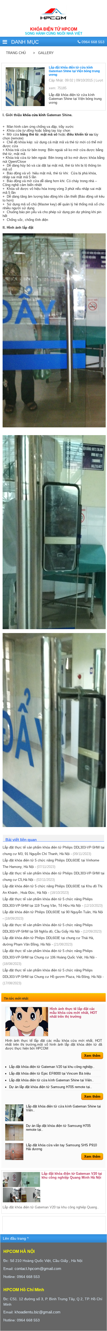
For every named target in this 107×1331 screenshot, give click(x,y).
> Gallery (42, 53)
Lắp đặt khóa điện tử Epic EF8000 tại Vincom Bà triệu (50, 1073)
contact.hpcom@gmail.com (38, 1268)
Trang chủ (16, 53)
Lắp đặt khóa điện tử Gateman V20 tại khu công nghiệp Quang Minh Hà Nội (72, 1175)
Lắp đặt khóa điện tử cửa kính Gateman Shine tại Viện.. (51, 1080)
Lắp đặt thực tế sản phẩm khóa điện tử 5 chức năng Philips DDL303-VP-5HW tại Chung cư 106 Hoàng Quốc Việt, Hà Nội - (50, 957)
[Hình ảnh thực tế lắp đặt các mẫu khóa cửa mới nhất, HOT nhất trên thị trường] (26, 1021)
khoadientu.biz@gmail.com (38, 1312)
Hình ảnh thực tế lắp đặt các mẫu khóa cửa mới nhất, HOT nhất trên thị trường (73, 1012)
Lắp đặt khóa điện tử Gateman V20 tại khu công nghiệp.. (52, 1067)
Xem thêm (92, 1056)
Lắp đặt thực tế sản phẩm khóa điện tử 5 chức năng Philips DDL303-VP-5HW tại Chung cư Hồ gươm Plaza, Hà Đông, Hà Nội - (53, 976)
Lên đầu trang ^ (16, 1238)
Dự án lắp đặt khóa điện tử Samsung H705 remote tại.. (50, 1087)
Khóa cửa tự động (21, 130)
